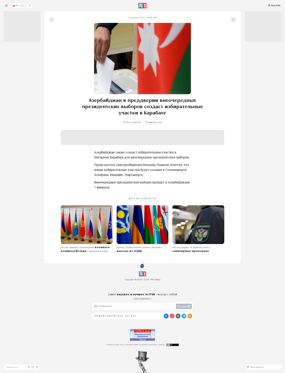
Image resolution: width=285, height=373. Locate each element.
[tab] (179, 97)
